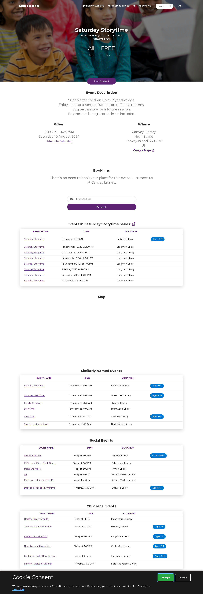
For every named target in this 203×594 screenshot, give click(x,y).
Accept (165, 577)
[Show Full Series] (134, 224)
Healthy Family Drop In (36, 519)
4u (25, 474)
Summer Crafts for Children (38, 563)
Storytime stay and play (36, 424)
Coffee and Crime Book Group (39, 463)
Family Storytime (33, 403)
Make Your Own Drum (35, 536)
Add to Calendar (61, 141)
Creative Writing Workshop (38, 526)
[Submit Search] (171, 6)
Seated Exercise (32, 455)
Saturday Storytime (34, 239)
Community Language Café (38, 480)
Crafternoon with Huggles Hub (40, 556)
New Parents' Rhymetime (37, 546)
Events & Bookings (29, 6)
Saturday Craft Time (34, 395)
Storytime (29, 408)
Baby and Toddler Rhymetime (39, 487)
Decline (183, 577)
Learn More (18, 589)
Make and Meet (32, 469)
